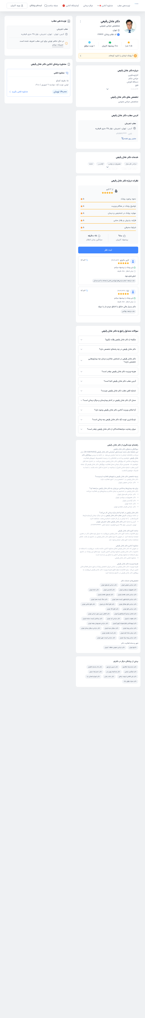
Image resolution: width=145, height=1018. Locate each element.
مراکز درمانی (88, 5)
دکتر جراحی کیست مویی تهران (106, 638)
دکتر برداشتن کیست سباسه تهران (92, 619)
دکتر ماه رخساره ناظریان (95, 667)
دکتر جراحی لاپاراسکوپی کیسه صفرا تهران (124, 599)
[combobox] (80, 21)
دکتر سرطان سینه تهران (111, 628)
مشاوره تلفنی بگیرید (20, 91)
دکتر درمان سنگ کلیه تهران (128, 633)
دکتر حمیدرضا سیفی (95, 672)
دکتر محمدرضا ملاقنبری (129, 667)
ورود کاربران (15, 5)
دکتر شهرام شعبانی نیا (93, 676)
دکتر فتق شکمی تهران (88, 604)
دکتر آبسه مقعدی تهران (109, 633)
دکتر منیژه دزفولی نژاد (130, 681)
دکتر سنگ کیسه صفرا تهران (99, 599)
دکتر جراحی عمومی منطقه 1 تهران (115, 647)
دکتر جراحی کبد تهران (113, 619)
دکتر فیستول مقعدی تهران (105, 595)
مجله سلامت (52, 5)
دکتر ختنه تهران (130, 503)
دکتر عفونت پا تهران (130, 619)
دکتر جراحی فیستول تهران (127, 494)
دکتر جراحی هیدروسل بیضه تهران (98, 623)
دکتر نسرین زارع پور (112, 667)
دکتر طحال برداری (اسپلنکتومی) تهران (125, 614)
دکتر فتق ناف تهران (112, 609)
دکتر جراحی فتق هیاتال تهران (127, 604)
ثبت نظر (108, 250)
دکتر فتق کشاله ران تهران (107, 604)
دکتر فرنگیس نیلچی (130, 672)
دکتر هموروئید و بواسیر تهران (126, 497)
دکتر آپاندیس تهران (129, 500)
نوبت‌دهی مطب (123, 5)
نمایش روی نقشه (130, 138)
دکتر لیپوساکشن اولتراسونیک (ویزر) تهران (124, 623)
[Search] (45, 5)
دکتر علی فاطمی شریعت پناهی (127, 676)
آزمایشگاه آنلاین (72, 5)
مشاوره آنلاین (107, 5)
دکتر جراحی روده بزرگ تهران (128, 638)
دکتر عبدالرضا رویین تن (113, 672)
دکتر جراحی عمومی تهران (127, 482)
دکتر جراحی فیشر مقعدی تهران (125, 507)
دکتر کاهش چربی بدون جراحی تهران (99, 614)
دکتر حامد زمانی (109, 676)
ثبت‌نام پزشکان (36, 5)
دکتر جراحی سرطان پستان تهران (90, 628)
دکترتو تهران (132, 647)
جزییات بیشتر (57, 44)
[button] (80, 21)
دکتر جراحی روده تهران (129, 628)
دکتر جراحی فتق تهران (129, 609)
